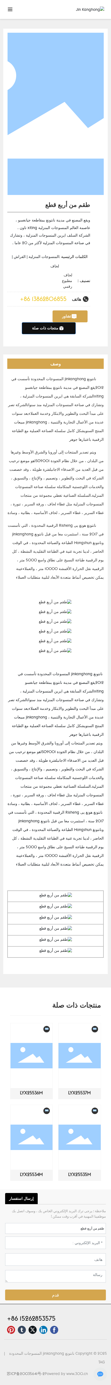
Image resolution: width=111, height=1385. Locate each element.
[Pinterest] (11, 1330)
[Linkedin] (43, 1330)
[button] (13, 1105)
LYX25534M (31, 1174)
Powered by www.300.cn (66, 1373)
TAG (101, 1362)
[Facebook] (54, 1330)
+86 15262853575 (31, 1318)
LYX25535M (79, 1174)
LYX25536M (31, 1092)
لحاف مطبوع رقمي (67, 281)
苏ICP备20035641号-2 (26, 1374)
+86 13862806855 (43, 299)
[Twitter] (33, 1330)
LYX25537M (79, 1092)
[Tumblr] (22, 1330)
